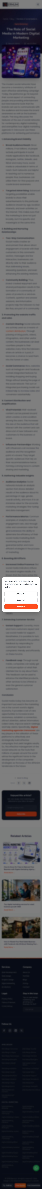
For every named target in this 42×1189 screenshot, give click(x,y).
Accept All (21, 607)
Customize (21, 594)
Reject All (21, 600)
